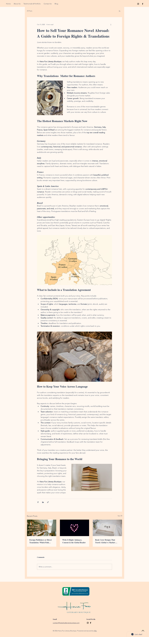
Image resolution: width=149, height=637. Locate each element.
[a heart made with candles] (74, 528)
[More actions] (111, 24)
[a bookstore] (41, 528)
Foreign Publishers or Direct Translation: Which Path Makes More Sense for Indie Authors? (40, 541)
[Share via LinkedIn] (43, 502)
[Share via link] (48, 502)
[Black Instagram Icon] (138, 4)
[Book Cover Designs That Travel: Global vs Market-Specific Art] (107, 528)
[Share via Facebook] (38, 502)
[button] (120, 11)
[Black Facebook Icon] (142, 4)
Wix (95, 631)
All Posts (29, 11)
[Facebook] (90, 623)
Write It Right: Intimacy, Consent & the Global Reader (74, 541)
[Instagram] (88, 623)
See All (120, 516)
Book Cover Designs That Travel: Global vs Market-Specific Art (105, 541)
